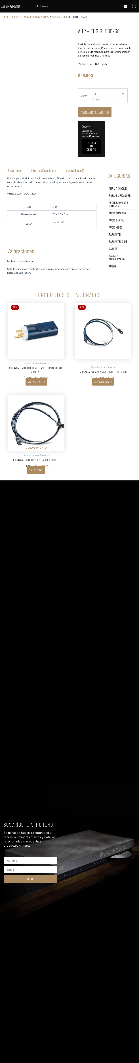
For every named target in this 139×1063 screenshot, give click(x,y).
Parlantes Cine (118, 241)
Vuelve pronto (36, 470)
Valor (84, 95)
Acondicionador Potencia (36, 17)
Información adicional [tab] (44, 170)
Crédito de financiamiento (90, 133)
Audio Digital (116, 220)
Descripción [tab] (15, 170)
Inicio (6, 17)
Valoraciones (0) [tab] (75, 170)
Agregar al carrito (95, 112)
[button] (126, 6)
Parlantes (115, 234)
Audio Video (115, 227)
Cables (113, 248)
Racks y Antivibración (117, 257)
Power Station (58, 17)
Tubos (112, 266)
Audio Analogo (117, 213)
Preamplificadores (120, 195)
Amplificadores (118, 188)
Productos (16, 17)
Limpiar (96, 99)
